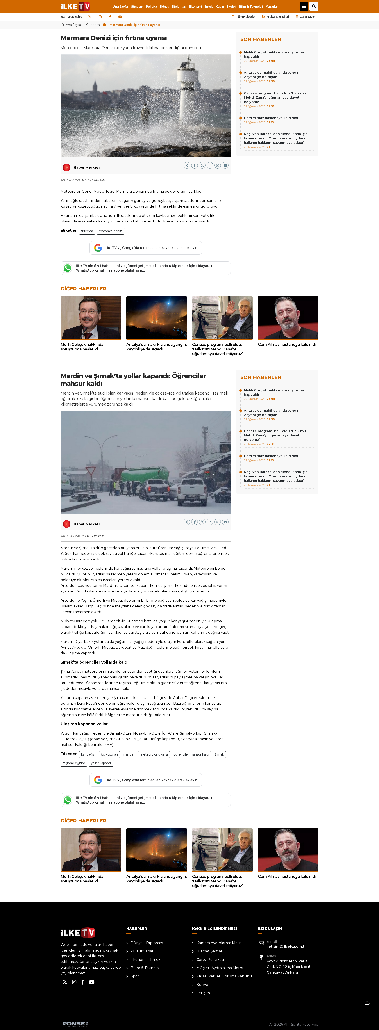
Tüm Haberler (246, 17)
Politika (151, 6)
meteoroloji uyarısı (154, 754)
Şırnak (219, 754)
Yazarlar (272, 6)
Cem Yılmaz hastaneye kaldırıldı (271, 120)
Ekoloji (231, 6)
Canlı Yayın (307, 17)
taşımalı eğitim (74, 763)
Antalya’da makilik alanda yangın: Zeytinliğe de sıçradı (272, 76)
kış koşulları (109, 754)
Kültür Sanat (142, 951)
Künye (202, 984)
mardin (128, 754)
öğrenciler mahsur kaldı (191, 754)
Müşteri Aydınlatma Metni (220, 968)
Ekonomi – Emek (201, 6)
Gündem (137, 6)
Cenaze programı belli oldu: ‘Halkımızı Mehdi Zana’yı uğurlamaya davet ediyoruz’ (275, 99)
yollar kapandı (101, 763)
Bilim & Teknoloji (251, 6)
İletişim (203, 993)
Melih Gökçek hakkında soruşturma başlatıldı (274, 56)
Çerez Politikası (210, 959)
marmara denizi (110, 231)
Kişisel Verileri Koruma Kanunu (224, 976)
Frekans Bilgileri (277, 17)
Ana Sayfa (120, 6)
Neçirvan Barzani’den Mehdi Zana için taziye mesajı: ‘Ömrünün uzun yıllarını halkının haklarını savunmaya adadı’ (276, 140)
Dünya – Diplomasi (173, 6)
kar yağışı (88, 754)
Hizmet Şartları (210, 951)
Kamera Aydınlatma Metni (220, 943)
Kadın (220, 6)
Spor (135, 976)
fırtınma (87, 231)
